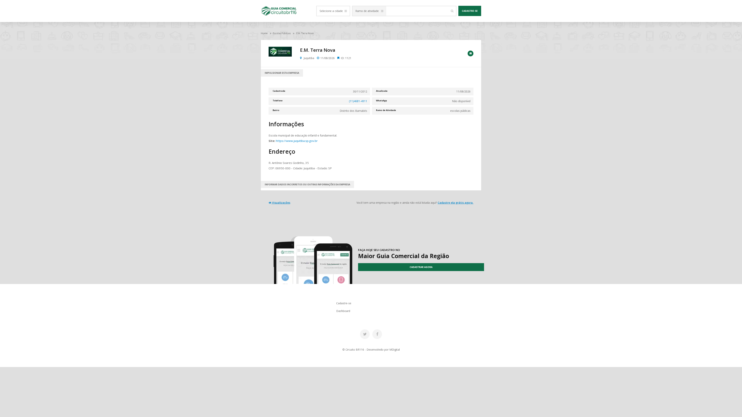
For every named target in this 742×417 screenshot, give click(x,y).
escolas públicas (282, 33)
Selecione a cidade (331, 11)
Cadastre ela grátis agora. (455, 202)
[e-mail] (470, 53)
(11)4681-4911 (358, 101)
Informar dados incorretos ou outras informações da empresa (307, 184)
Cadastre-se (470, 11)
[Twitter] (365, 334)
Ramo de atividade (367, 11)
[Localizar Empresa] (452, 11)
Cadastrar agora (421, 267)
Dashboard (343, 311)
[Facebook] (377, 334)
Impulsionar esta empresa (282, 73)
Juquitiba (309, 58)
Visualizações (280, 202)
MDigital (394, 349)
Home (264, 33)
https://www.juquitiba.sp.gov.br (297, 141)
